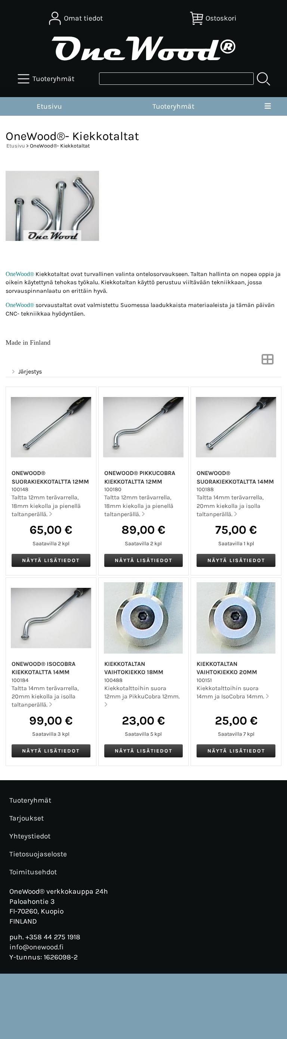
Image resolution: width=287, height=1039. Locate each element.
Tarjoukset (26, 818)
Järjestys (30, 371)
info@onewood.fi (36, 947)
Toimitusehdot (33, 872)
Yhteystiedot (29, 836)
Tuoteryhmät (173, 106)
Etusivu (49, 106)
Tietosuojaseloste (38, 854)
